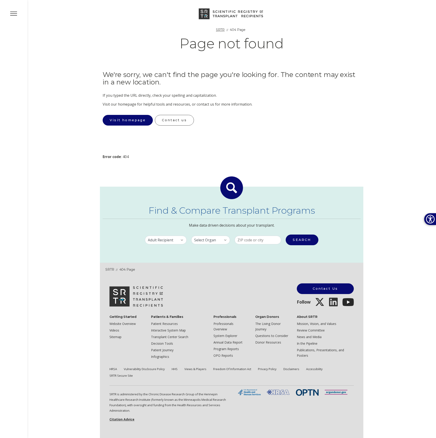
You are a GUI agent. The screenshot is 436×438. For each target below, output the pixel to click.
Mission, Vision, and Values (316, 324)
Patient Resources (164, 324)
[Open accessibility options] (430, 219)
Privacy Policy (267, 369)
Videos (114, 330)
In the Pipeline (307, 343)
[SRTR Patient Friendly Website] (231, 13)
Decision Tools (162, 343)
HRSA (113, 369)
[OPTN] (307, 392)
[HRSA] (278, 392)
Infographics (160, 356)
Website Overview (122, 324)
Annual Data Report (228, 342)
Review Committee (311, 330)
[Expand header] (13, 13)
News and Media (309, 337)
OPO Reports (223, 355)
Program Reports (226, 349)
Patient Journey (162, 350)
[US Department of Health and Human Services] (249, 392)
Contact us (174, 120)
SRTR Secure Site (121, 376)
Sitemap (115, 337)
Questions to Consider (271, 336)
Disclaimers (291, 369)
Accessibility (314, 369)
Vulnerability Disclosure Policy (144, 369)
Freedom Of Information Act (232, 369)
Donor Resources (268, 342)
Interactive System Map (168, 330)
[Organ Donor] (336, 392)
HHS (175, 369)
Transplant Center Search (169, 337)
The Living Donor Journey (268, 326)
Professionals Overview (223, 326)
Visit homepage (128, 120)
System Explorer (225, 336)
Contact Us (325, 289)
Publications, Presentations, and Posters (320, 353)
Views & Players (195, 369)
